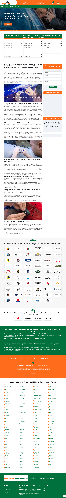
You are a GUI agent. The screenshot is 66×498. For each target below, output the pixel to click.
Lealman (21, 449)
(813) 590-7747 (48, 488)
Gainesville (21, 394)
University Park (51, 433)
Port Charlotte (36, 453)
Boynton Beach (7, 403)
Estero (6, 459)
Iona (20, 415)
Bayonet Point (7, 392)
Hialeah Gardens (22, 406)
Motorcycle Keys (7, 489)
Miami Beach (22, 469)
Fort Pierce (21, 384)
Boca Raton (7, 400)
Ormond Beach (36, 417)
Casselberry (7, 415)
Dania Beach (7, 436)
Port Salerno (36, 456)
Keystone (21, 432)
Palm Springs (36, 430)
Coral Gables (7, 426)
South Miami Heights (52, 398)
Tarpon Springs (51, 420)
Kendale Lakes (22, 426)
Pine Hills (35, 441)
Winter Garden (51, 458)
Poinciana (36, 450)
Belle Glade (7, 395)
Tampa (50, 418)
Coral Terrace (7, 429)
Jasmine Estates (22, 421)
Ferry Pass (6, 462)
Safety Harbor (51, 387)
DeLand (6, 444)
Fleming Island (7, 464)
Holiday (21, 407)
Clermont (6, 420)
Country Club (7, 430)
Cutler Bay (6, 435)
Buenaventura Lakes (8, 410)
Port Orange (36, 455)
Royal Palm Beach (52, 384)
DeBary (6, 441)
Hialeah (21, 404)
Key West (21, 430)
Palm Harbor (36, 427)
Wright (50, 464)
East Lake (6, 452)
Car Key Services (7, 488)
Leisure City (21, 453)
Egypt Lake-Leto (7, 456)
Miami (21, 467)
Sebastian (50, 394)
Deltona (6, 447)
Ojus (35, 413)
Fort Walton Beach (23, 387)
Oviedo (35, 418)
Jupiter (21, 424)
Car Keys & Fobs (7, 4)
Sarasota (50, 392)
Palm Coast (36, 426)
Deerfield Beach (7, 443)
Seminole (50, 395)
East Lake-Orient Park (8, 453)
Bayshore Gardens (8, 394)
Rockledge (36, 469)
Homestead (21, 410)
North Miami (36, 400)
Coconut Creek (7, 423)
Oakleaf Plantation (37, 409)
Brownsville (7, 409)
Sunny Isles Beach (52, 409)
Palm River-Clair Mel (37, 429)
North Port (36, 403)
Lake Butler (21, 435)
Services (6, 6)
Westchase (51, 453)
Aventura (6, 389)
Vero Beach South (52, 439)
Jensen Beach (22, 423)
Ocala (35, 410)
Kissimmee (21, 433)
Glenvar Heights (22, 395)
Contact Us (11, 6)
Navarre (35, 394)
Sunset (50, 412)
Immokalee (21, 413)
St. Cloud (50, 403)
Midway (35, 387)
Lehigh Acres (22, 452)
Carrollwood (7, 413)
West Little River (51, 447)
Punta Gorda (36, 461)
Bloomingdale (7, 398)
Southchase (51, 400)
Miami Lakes (36, 386)
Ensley (6, 458)
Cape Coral (6, 412)
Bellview (6, 397)
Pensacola (36, 439)
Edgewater (6, 455)
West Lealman (51, 446)
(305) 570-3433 (7, 24)
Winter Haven (51, 459)
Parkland (35, 436)
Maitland (21, 458)
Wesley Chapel (51, 444)
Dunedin (6, 450)
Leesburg (21, 450)
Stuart (50, 406)
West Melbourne (52, 449)
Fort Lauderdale (7, 467)
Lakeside (21, 441)
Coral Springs (7, 427)
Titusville (50, 429)
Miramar (35, 389)
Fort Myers (6, 469)
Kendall (21, 427)
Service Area (17, 6)
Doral (6, 449)
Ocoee (35, 412)
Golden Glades (22, 398)
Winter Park (51, 461)
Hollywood (21, 409)
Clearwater (6, 418)
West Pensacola (51, 452)
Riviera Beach (36, 467)
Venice (50, 436)
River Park (36, 464)
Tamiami (50, 417)
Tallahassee (51, 413)
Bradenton (6, 404)
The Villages (51, 427)
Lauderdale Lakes (22, 446)
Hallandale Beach (22, 403)
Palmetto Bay (36, 433)
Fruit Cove (21, 392)
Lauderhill (21, 447)
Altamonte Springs (8, 386)
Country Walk (7, 432)
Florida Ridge (7, 466)
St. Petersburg (51, 404)
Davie (6, 438)
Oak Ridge (36, 406)
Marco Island (22, 459)
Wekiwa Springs (51, 441)
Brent (6, 407)
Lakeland (21, 439)
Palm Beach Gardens (37, 423)
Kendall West (22, 429)
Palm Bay (35, 421)
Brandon (6, 406)
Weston (50, 456)
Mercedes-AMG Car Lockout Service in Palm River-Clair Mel (16, 30)
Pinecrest (35, 443)
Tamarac (50, 415)
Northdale (36, 404)
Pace (35, 420)
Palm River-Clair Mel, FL (49, 492)
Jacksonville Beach (23, 420)
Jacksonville (21, 418)
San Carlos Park (51, 389)
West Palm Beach (52, 450)
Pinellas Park (36, 444)
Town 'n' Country (52, 430)
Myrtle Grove (36, 390)
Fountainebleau (22, 389)
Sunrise (50, 410)
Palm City (35, 424)
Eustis (6, 461)
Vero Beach (51, 438)
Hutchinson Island (23, 412)
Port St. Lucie (36, 458)
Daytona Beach (7, 439)
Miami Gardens (36, 384)
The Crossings (51, 424)
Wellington (51, 443)
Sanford (50, 390)
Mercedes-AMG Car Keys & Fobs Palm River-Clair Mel (45, 478)
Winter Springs (51, 462)
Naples (35, 392)
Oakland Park (36, 407)
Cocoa (6, 421)
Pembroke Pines (37, 438)
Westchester (51, 455)
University (50, 432)
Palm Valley (36, 432)
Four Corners (22, 390)
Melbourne (21, 464)
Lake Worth (21, 438)
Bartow (6, 390)
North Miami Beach (37, 401)
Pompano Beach (37, 452)
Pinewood (36, 446)
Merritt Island (22, 466)
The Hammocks (51, 426)
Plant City (35, 447)
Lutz (20, 455)
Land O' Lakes (22, 443)
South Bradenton (52, 397)
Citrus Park (7, 417)
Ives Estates (22, 417)
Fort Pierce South (22, 386)
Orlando (35, 415)
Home (2, 6)
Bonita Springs (7, 401)
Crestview (6, 433)
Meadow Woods (22, 462)
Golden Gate (22, 397)
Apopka (6, 387)
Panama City (36, 435)
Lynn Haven (22, 456)
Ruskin (50, 386)
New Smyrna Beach (37, 395)
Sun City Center (51, 407)
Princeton (36, 459)
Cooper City (7, 424)
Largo (21, 444)
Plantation (36, 449)
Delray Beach (7, 446)
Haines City (21, 401)
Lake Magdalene (22, 436)
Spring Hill (50, 401)
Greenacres (21, 400)
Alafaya (6, 384)
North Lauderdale (37, 398)
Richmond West (36, 462)
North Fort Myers (37, 397)
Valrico (50, 435)
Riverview (35, 466)
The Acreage (51, 423)
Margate (21, 461)
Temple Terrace (51, 421)
